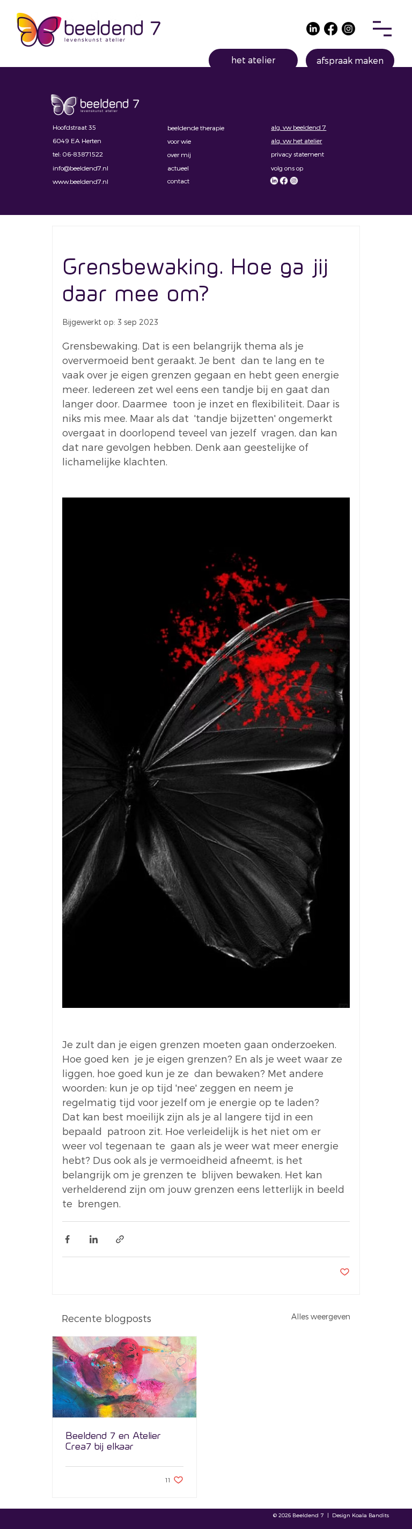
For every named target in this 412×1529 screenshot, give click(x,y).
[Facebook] (330, 28)
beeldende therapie (195, 127)
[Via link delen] (120, 1239)
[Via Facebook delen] (67, 1239)
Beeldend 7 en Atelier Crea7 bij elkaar (113, 1440)
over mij (179, 154)
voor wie (179, 141)
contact (178, 180)
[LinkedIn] (313, 28)
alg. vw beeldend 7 (298, 127)
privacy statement (297, 154)
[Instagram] (348, 28)
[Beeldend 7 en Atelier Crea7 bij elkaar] (124, 1377)
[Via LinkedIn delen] (94, 1239)
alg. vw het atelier (296, 140)
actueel (178, 168)
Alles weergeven (320, 1316)
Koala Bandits (370, 1515)
